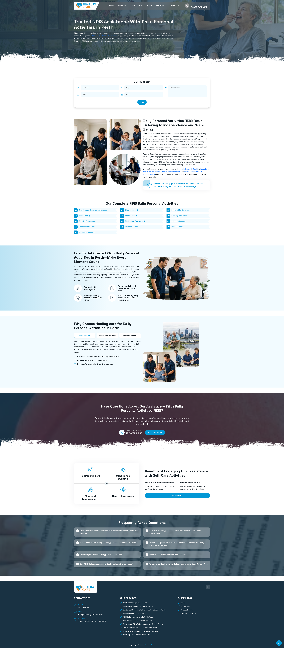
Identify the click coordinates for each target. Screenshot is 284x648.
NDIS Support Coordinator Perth (136, 635)
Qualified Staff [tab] (84, 335)
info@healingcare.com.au (90, 614)
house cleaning (155, 172)
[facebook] (208, 587)
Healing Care (150, 645)
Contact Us (174, 5)
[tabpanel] (107, 352)
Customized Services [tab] (107, 335)
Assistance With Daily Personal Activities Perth (143, 624)
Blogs (149, 5)
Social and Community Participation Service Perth (144, 610)
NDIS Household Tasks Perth (135, 613)
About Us (160, 5)
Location (136, 5)
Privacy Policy (186, 610)
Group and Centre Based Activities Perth (140, 627)
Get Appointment (155, 432)
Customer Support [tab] (130, 335)
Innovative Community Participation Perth (141, 631)
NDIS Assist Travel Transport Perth (137, 620)
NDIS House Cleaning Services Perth (138, 606)
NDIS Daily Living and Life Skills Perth (138, 617)
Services (122, 5)
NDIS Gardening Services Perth (136, 603)
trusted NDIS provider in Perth (104, 36)
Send (142, 102)
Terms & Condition (188, 613)
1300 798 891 (199, 6)
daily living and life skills (189, 169)
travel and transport (171, 172)
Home (111, 5)
